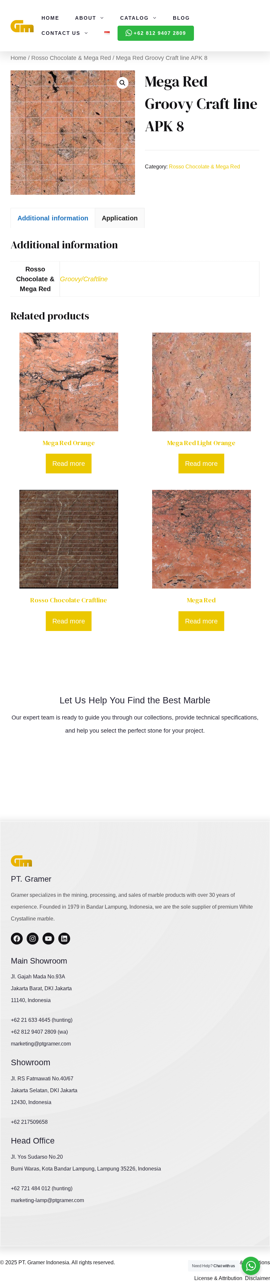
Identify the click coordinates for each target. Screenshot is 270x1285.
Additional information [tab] (52, 218)
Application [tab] (120, 218)
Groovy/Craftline (84, 279)
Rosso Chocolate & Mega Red (71, 57)
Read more (68, 463)
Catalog (134, 18)
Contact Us (60, 33)
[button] (122, 83)
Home (50, 18)
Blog (181, 18)
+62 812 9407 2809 (160, 33)
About (85, 18)
